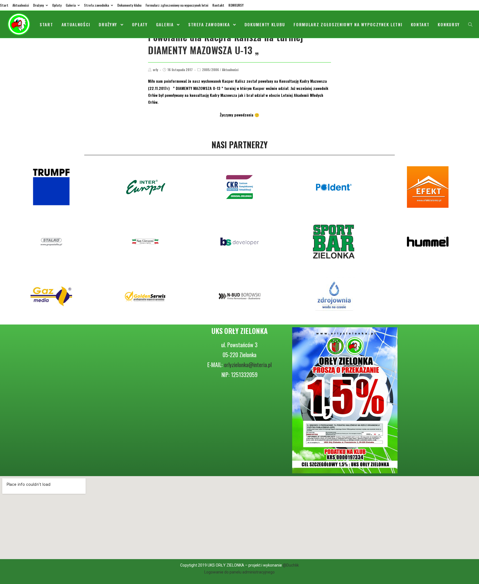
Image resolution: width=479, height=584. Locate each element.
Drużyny (39, 5)
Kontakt (218, 5)
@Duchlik (291, 565)
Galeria (71, 5)
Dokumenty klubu (129, 5)
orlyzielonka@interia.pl (248, 364)
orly (155, 69)
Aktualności (20, 5)
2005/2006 (210, 69)
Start (4, 5)
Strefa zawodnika (97, 5)
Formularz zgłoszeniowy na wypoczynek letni (177, 5)
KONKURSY (236, 5)
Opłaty (57, 5)
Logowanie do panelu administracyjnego (239, 572)
